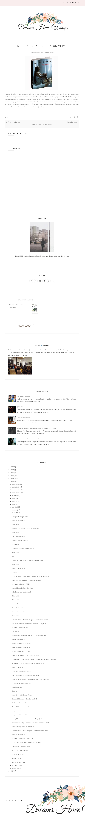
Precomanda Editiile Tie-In (21, 683)
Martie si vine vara (18, 762)
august (14, 495)
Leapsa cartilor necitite (20, 715)
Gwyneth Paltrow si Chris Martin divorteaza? (27, 560)
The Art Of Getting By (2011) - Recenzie (25, 529)
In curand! (15, 544)
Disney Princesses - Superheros (23, 548)
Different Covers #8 (19, 703)
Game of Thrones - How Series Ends (24, 699)
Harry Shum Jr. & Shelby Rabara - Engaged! (27, 719)
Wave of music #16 (18, 612)
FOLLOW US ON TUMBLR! (21, 750)
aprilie (14, 507)
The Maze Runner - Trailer (21, 651)
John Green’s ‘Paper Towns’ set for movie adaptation (30, 576)
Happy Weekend (17, 604)
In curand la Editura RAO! (20, 628)
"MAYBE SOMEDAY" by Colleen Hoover (25, 655)
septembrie (16, 493)
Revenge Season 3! (18, 639)
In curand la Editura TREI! (21, 584)
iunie (14, 501)
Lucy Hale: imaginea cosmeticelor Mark (25, 675)
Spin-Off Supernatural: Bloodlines (23, 707)
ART (13, 556)
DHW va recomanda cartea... (21, 671)
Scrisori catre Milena (16, 305)
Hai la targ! (15, 632)
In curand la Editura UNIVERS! (22, 739)
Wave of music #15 (18, 667)
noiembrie (15, 487)
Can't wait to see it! (18, 536)
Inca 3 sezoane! (17, 687)
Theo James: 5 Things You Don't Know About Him (29, 636)
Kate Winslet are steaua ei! (21, 647)
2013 (12, 771)
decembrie (16, 484)
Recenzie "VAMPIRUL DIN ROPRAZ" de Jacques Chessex (36, 428)
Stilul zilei (15, 525)
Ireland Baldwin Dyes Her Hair (22, 588)
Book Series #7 (17, 608)
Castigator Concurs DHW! (21, 746)
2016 (12, 475)
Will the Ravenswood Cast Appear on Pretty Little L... (30, 679)
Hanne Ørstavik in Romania (21, 643)
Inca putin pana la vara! (20, 540)
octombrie (16, 490)
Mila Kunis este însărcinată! (21, 592)
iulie (13, 498)
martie (14, 510)
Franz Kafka (13, 307)
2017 (12, 473)
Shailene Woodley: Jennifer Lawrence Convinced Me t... (31, 723)
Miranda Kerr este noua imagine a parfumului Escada (30, 620)
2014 (12, 481)
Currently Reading (25, 300)
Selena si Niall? (17, 758)
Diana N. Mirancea (37, 52)
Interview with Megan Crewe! (22, 695)
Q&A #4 (20, 407)
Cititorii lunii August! (24, 417)
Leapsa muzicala (17, 711)
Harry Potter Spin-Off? (20, 517)
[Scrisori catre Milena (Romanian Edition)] (35, 313)
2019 (12, 467)
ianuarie (15, 768)
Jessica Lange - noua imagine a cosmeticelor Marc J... (30, 731)
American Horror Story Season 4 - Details (26, 580)
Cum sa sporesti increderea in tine (29, 439)
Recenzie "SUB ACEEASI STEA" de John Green (28, 663)
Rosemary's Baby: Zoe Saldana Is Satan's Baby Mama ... (30, 624)
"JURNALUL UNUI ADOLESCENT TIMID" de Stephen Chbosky (34, 659)
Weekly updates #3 (23, 396)
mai (13, 504)
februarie (15, 765)
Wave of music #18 (18, 521)
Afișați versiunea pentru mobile (42, 124)
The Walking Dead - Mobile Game (23, 727)
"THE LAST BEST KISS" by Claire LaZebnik (26, 742)
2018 (12, 470)
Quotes (14, 572)
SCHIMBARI (16, 513)
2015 (12, 478)
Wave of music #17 (18, 568)
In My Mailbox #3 (18, 754)
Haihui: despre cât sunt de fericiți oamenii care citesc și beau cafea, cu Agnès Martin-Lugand (39, 350)
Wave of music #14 (18, 735)
